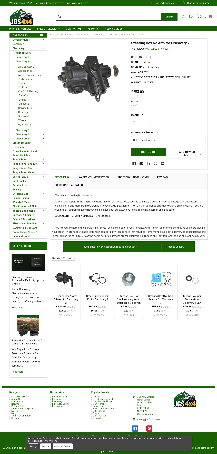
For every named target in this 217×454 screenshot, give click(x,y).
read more (17, 307)
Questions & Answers (69, 184)
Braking (22, 86)
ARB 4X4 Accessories (104, 408)
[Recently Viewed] (193, 16)
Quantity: (137, 114)
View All (97, 417)
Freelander (19, 146)
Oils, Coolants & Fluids (26, 206)
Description (63, 177)
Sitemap (15, 417)
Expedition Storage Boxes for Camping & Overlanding (28, 342)
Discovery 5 (22, 138)
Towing (17, 189)
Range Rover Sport (24, 168)
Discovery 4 (22, 134)
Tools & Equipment (24, 210)
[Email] (141, 164)
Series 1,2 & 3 (20, 176)
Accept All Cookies (62, 446)
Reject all (46, 446)
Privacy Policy (18, 406)
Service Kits (25, 107)
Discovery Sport (22, 142)
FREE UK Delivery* (48, 28)
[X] (155, 164)
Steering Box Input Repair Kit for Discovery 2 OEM (192, 299)
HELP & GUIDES (114, 28)
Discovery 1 (22, 56)
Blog (13, 413)
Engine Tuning (21, 197)
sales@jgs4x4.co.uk (148, 419)
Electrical (23, 95)
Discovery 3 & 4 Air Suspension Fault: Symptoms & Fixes (28, 280)
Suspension (24, 116)
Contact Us (73, 28)
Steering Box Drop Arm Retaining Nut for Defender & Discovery (129, 299)
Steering (23, 111)
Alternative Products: (144, 132)
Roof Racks (19, 180)
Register (204, 2)
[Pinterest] (163, 164)
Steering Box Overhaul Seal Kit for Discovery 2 (160, 299)
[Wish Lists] (185, 16)
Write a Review (159, 48)
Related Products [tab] (63, 258)
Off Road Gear (21, 193)
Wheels (22, 120)
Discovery (18, 48)
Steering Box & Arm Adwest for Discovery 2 (66, 299)
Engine (22, 99)
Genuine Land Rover (103, 401)
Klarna (14, 410)
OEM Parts (98, 403)
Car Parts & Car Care (25, 227)
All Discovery (23, 52)
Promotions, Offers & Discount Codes (25, 233)
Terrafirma (98, 406)
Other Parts (24, 124)
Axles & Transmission (30, 74)
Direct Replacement (103, 398)
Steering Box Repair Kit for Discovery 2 (97, 297)
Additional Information (133, 177)
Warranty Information (94, 177)
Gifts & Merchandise (25, 223)
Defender (18, 43)
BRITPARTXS (99, 415)
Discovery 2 (22, 61)
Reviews (162, 177)
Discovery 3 (22, 130)
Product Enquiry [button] (175, 246)
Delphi (96, 413)
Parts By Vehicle (20, 28)
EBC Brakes (99, 410)
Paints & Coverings (24, 219)
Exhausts (23, 103)
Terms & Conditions (21, 415)
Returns (93, 28)
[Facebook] (134, 164)
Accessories (25, 70)
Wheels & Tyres (22, 202)
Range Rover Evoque (25, 163)
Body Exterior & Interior (27, 80)
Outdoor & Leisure (23, 214)
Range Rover (20, 159)
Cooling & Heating (28, 91)
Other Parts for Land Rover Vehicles (25, 153)
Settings (33, 446)
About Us (16, 398)
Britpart (97, 396)
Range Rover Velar (23, 172)
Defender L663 (21, 39)
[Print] (148, 164)
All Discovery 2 (26, 66)
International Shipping (22, 408)
